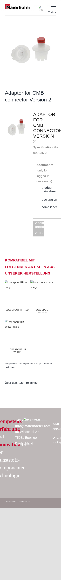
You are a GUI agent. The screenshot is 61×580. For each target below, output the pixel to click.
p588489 (32, 382)
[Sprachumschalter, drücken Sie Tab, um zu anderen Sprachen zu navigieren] (41, 8)
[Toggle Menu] (54, 7)
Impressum (11, 501)
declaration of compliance (50, 203)
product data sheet (49, 189)
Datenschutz (24, 501)
